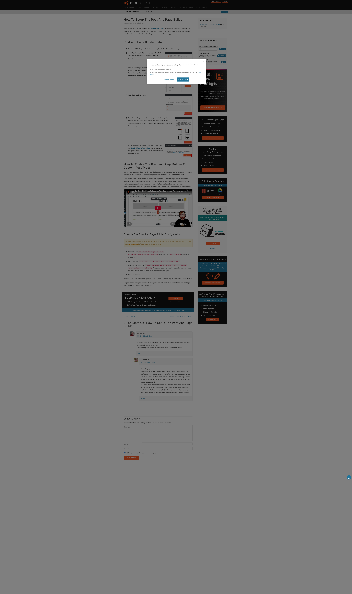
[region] (176, 71)
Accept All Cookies (183, 79)
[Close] (204, 62)
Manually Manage (169, 79)
